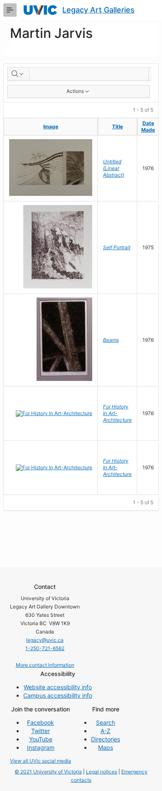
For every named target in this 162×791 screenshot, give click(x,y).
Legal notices (101, 771)
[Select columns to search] (18, 73)
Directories (105, 739)
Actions (75, 91)
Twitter (40, 730)
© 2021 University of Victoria (48, 771)
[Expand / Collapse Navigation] (10, 10)
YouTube (40, 739)
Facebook (40, 722)
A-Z (105, 730)
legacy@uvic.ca (45, 640)
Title (117, 126)
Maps (105, 747)
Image (50, 126)
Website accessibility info (58, 687)
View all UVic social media (40, 761)
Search (105, 722)
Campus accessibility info (57, 695)
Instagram (40, 747)
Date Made (148, 126)
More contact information (45, 665)
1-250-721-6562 (44, 648)
